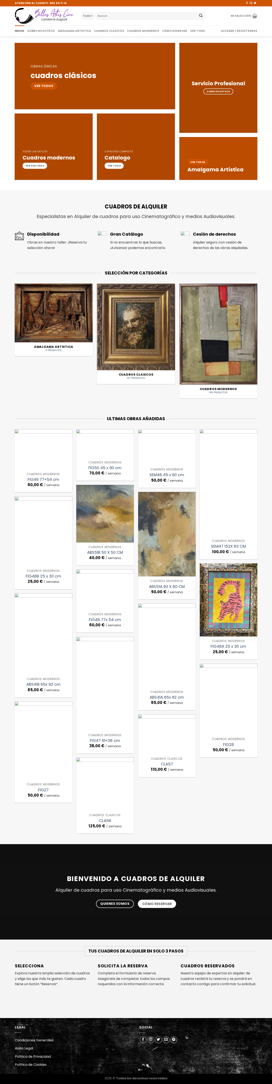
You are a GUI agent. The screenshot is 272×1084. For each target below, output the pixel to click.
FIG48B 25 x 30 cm (43, 576)
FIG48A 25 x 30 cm (228, 646)
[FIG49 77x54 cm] (43, 449)
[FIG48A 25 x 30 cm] (228, 599)
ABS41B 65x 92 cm (43, 684)
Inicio (19, 31)
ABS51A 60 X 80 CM (167, 586)
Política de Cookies (31, 1064)
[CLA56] (105, 784)
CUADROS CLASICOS (109, 31)
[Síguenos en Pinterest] (173, 1039)
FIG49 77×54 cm (43, 479)
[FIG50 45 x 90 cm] (105, 443)
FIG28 (228, 744)
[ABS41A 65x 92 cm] (167, 645)
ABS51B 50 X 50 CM (105, 552)
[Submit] (200, 16)
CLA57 (167, 764)
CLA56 (105, 820)
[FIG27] (43, 741)
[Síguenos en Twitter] (255, 3)
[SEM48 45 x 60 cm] (167, 447)
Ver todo (197, 31)
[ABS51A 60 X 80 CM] (167, 534)
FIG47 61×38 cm (105, 740)
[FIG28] (228, 699)
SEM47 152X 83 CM (228, 546)
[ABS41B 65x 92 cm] (43, 633)
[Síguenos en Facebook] (247, 3)
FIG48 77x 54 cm (105, 619)
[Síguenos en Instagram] (251, 3)
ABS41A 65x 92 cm (167, 697)
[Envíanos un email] (166, 1039)
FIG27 (43, 790)
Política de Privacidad (33, 1056)
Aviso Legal (24, 1048)
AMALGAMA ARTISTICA (74, 31)
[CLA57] (167, 734)
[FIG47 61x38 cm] (105, 684)
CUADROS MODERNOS (143, 31)
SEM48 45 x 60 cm (166, 474)
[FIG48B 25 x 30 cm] (43, 531)
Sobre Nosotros (41, 31)
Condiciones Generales (34, 1040)
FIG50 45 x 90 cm (105, 467)
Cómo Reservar (174, 31)
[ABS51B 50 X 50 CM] (105, 514)
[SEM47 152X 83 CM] (228, 482)
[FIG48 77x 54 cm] (105, 589)
